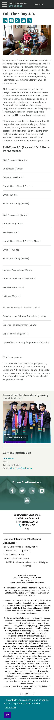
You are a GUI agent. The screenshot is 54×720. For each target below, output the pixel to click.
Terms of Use (10, 550)
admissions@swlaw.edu (21, 468)
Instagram (41, 490)
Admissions (8, 458)
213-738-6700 (28, 525)
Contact (38, 4)
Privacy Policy (30, 546)
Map (27, 528)
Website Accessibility (14, 554)
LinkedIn (32, 490)
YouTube (27, 500)
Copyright (25, 550)
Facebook (12, 490)
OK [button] (7, 715)
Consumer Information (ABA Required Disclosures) (22, 540)
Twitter (22, 490)
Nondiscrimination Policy (16, 558)
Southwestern (18, 4)
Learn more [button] (10, 707)
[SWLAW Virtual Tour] (27, 422)
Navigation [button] (4, 4)
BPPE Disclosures (12, 546)
